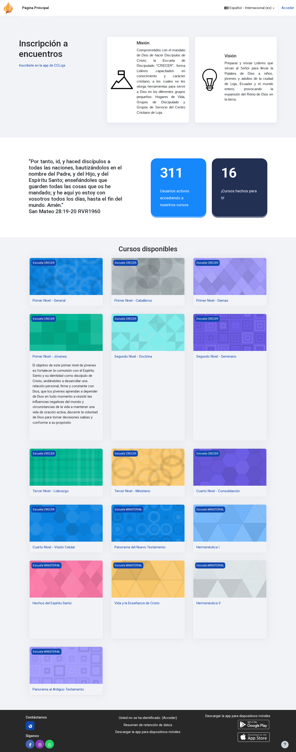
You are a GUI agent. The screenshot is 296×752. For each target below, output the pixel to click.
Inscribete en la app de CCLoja (42, 65)
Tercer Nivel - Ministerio (132, 491)
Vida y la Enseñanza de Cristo (137, 603)
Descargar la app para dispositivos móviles (147, 732)
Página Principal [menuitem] (35, 8)
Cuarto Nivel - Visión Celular (54, 547)
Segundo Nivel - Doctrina (133, 356)
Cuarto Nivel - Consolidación (218, 491)
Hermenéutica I (207, 547)
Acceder (287, 8)
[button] (249, 8)
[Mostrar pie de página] (285, 744)
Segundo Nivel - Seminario (216, 356)
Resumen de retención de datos (148, 725)
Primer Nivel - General (49, 300)
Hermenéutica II (208, 603)
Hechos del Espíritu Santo (52, 603)
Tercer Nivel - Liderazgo (51, 491)
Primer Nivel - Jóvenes (50, 356)
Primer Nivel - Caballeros (133, 300)
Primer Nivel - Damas (212, 300)
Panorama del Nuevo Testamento (140, 547)
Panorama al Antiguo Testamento (58, 689)
